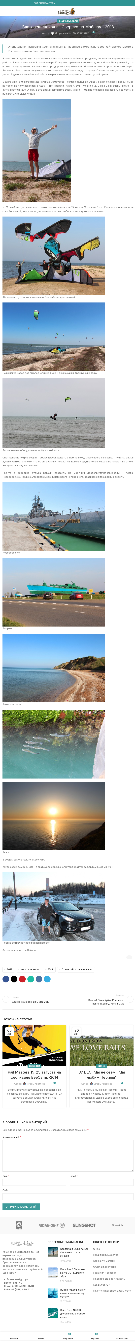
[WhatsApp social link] (20, 3)
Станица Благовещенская (77, 969)
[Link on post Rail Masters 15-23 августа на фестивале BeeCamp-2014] (34, 1045)
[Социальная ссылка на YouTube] (12, 3)
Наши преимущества (105, 1254)
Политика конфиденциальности (112, 1290)
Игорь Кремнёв (36, 1083)
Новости (34, 1066)
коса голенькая (30, 969)
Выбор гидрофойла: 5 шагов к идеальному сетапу (73, 1293)
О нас (96, 1248)
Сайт (5, 1190)
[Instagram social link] (8, 3)
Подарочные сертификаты (109, 1278)
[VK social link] (24, 3)
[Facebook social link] (4, 3)
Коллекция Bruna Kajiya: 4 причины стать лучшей (74, 1252)
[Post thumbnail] (53, 1254)
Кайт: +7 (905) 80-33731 (19, 1286)
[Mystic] (18, 1225)
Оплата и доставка (104, 1266)
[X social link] (14, 979)
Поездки (72, 21)
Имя (6, 1176)
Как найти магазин (104, 1260)
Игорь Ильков (63, 33)
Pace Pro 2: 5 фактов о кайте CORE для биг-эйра (73, 1273)
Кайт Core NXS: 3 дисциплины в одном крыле (72, 1313)
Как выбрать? (101, 1284)
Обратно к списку (68, 999)
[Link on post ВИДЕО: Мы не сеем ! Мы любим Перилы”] (102, 1045)
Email (74, 1176)
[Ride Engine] (51, 1225)
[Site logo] (68, 11)
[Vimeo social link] (16, 3)
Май (50, 969)
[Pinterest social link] (22, 979)
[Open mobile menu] (4, 11)
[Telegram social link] (28, 3)
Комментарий (11, 1137)
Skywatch (117, 1225)
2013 (9, 969)
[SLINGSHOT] (84, 1225)
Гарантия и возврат (104, 1272)
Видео (62, 21)
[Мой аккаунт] (132, 11)
